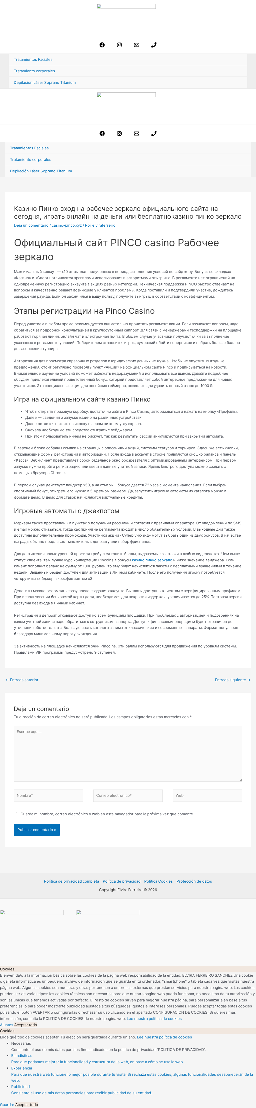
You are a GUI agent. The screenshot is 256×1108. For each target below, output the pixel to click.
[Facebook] (102, 45)
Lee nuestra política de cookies (154, 1018)
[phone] (153, 45)
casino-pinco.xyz (67, 225)
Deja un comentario (31, 225)
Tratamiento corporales (34, 71)
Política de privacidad (121, 881)
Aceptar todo (25, 1024)
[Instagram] (119, 45)
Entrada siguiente (232, 679)
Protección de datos (194, 881)
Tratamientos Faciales (33, 59)
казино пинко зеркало (152, 560)
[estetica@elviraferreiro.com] (136, 45)
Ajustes (7, 1024)
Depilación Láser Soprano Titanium (45, 82)
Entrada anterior (22, 679)
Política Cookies (158, 881)
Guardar (7, 1104)
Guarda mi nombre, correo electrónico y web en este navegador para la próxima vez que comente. (107, 814)
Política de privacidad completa (71, 881)
